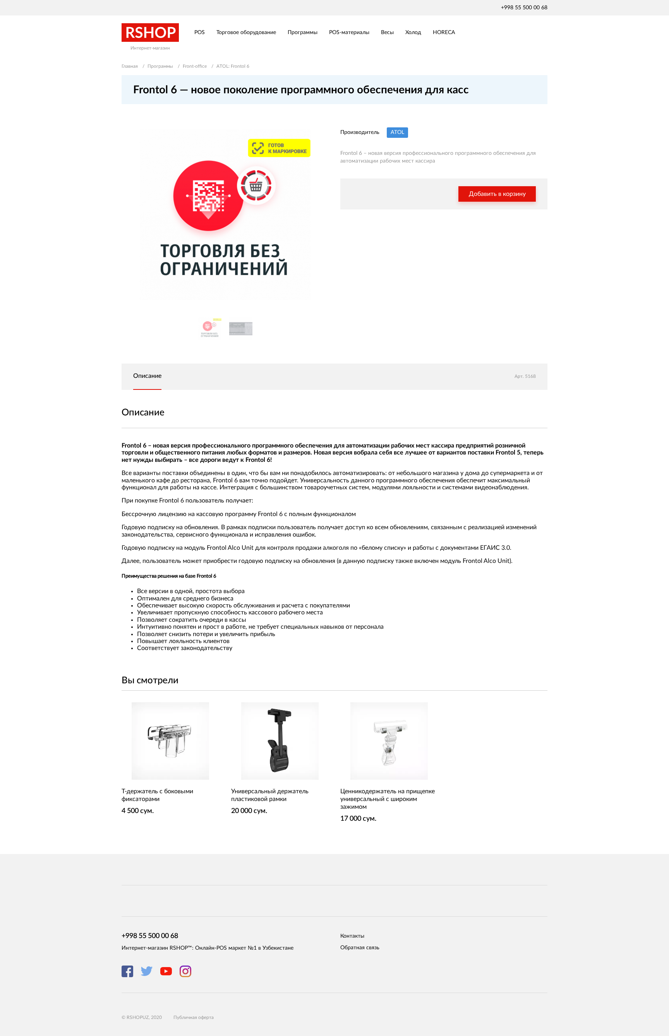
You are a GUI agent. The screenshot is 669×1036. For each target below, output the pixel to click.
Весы (387, 32)
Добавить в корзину (497, 194)
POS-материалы (349, 32)
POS (199, 32)
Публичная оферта (193, 1017)
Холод (413, 32)
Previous (131, 214)
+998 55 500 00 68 (524, 7)
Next (319, 214)
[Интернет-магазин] (150, 32)
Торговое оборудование (246, 32)
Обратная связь (359, 947)
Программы (302, 32)
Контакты (352, 936)
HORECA (444, 32)
